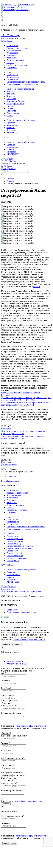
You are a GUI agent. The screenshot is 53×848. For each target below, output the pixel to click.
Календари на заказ (15, 103)
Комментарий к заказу (11, 713)
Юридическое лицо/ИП (17, 664)
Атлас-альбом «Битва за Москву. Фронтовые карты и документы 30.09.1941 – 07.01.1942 (25, 403)
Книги (10, 91)
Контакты (11, 130)
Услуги (10, 72)
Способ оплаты (8, 695)
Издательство (13, 79)
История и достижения (17, 48)
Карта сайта (12, 610)
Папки (10, 115)
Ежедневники (13, 113)
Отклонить (6, 645)
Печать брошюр (14, 543)
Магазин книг (13, 125)
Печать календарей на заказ (19, 548)
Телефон (5, 681)
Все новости (7, 395)
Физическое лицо (15, 661)
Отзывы (10, 62)
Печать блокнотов (15, 555)
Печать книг (12, 536)
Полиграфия (12, 74)
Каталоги (11, 96)
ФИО (4, 673)
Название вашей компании (14, 736)
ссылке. (36, 286)
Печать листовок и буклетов (20, 546)
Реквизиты (12, 58)
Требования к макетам (17, 65)
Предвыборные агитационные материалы (26, 82)
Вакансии (11, 55)
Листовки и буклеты (16, 101)
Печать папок (13, 560)
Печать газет (12, 551)
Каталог (10, 534)
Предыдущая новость (11, 393)
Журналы (11, 94)
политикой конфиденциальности (31, 726)
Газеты (10, 106)
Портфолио (12, 67)
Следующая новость (30, 393)
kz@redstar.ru (7, 41)
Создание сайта (8, 589)
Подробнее (6, 429)
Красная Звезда (14, 50)
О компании (12, 45)
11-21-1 (10, 35)
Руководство (12, 53)
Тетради (10, 108)
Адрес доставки (9, 705)
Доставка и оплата (15, 60)
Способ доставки (9, 700)
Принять (17, 645)
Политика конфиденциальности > (29, 640)
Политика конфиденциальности (21, 612)
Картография (13, 77)
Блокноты (11, 111)
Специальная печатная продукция (22, 84)
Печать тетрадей (14, 553)
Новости (11, 127)
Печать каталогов (15, 541)
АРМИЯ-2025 (13, 132)
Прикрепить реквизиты (12, 773)
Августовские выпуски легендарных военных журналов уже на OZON (22, 437)
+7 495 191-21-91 (9, 161)
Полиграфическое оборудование (22, 120)
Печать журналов (15, 538)
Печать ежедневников (17, 558)
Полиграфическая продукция (20, 89)
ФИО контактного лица (12, 758)
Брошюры (11, 98)
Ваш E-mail (7, 688)
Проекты (11, 123)
